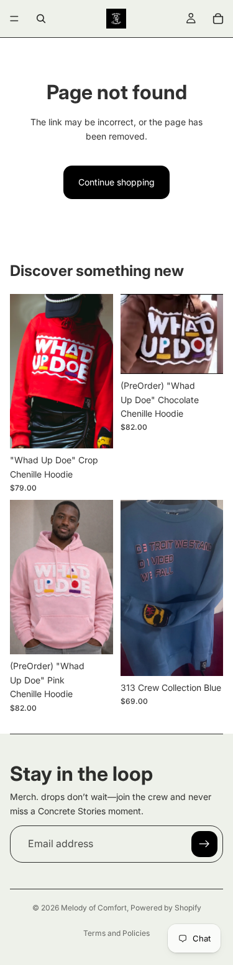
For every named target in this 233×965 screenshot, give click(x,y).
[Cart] (218, 18)
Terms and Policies (116, 933)
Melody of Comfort (94, 907)
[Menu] (14, 18)
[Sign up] (204, 844)
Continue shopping (116, 182)
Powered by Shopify (165, 907)
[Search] (41, 18)
